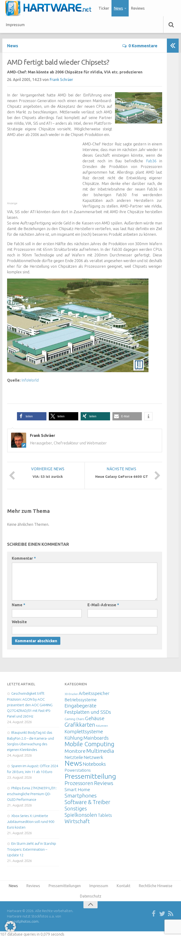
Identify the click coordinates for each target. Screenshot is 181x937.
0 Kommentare (142, 45)
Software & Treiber (87, 802)
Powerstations (78, 770)
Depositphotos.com (22, 921)
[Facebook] (153, 914)
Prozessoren (79, 783)
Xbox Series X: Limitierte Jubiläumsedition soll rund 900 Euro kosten (30, 821)
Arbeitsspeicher (94, 693)
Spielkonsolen (81, 815)
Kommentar (24, 558)
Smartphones (81, 795)
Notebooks (94, 764)
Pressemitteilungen (94, 776)
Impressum (15, 25)
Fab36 (151, 161)
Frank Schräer (61, 79)
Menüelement (50, 8)
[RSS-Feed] (170, 914)
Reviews (138, 8)
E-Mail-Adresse (103, 605)
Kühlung (74, 738)
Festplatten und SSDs (88, 712)
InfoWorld (30, 380)
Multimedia (100, 751)
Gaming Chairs (74, 719)
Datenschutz (90, 896)
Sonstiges (76, 808)
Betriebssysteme (81, 699)
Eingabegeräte (80, 705)
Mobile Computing (89, 744)
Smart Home (77, 789)
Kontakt (123, 886)
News (118, 8)
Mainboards (96, 738)
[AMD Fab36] (77, 371)
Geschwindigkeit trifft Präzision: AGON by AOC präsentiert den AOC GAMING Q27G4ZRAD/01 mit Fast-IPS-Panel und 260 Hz (30, 704)
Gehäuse (94, 718)
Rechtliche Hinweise (155, 886)
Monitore (75, 751)
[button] (31, 416)
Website (19, 622)
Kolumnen (102, 725)
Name (18, 605)
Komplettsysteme (84, 731)
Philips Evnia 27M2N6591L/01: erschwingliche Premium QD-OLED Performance (32, 793)
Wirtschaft (77, 821)
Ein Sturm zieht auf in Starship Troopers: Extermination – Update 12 (31, 849)
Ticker (104, 8)
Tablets (105, 815)
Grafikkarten (80, 725)
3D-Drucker (71, 694)
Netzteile (74, 757)
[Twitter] (162, 914)
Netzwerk (93, 757)
